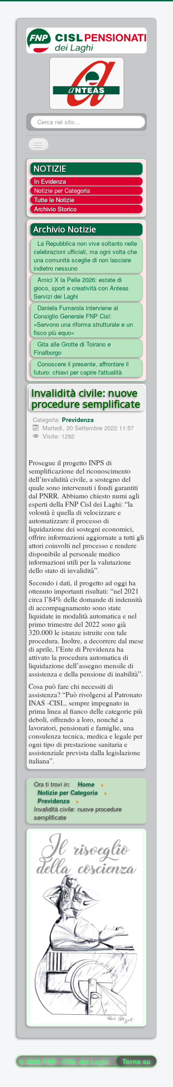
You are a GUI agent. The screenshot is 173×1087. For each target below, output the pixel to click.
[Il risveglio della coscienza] (86, 926)
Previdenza (78, 419)
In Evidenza (50, 181)
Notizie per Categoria (62, 190)
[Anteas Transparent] (86, 82)
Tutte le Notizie (54, 200)
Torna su (136, 1061)
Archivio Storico (55, 209)
